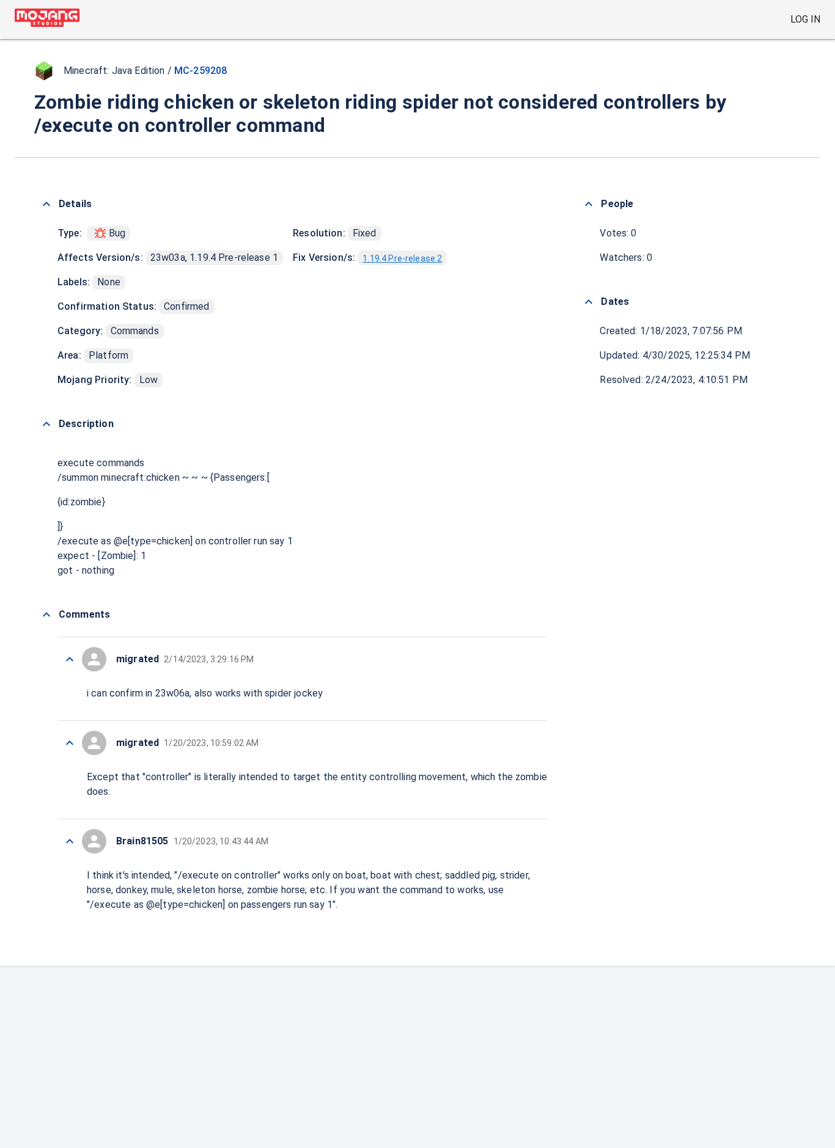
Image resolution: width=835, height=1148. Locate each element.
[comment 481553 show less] (69, 743)
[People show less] (588, 204)
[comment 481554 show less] (69, 659)
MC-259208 (200, 70)
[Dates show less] (588, 302)
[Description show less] (46, 424)
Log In (805, 19)
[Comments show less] (46, 614)
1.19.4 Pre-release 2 (402, 258)
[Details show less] (46, 204)
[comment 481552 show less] (69, 841)
